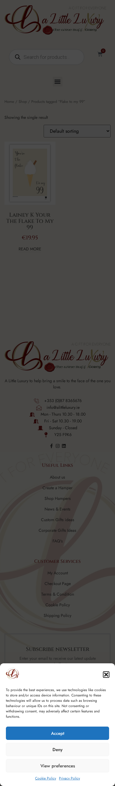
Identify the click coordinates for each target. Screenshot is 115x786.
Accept (57, 733)
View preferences (57, 766)
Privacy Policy (69, 778)
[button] (106, 675)
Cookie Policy (45, 778)
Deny (57, 749)
